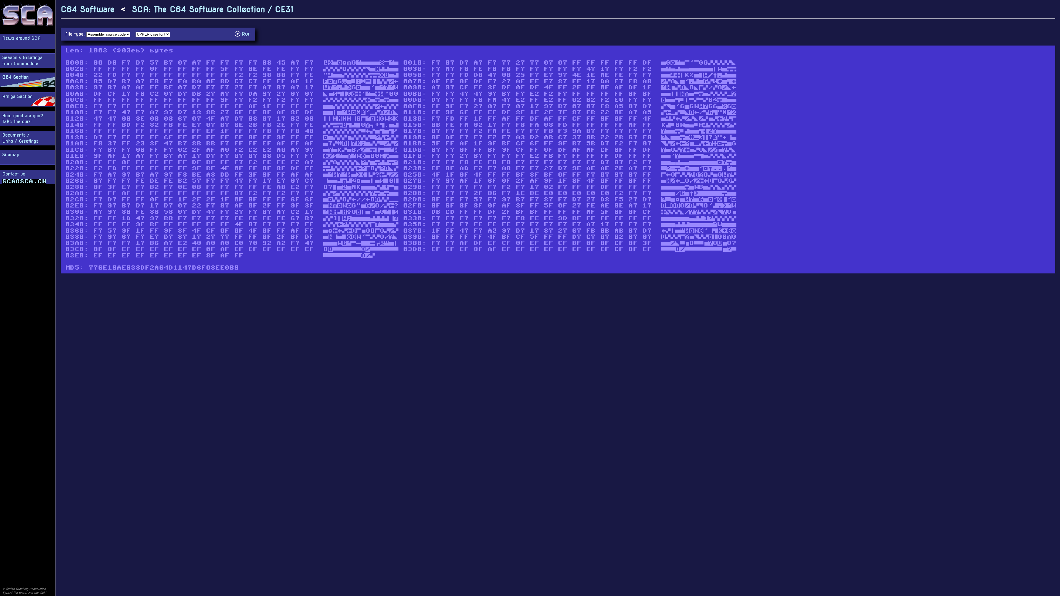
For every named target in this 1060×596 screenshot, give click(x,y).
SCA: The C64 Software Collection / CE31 (213, 9)
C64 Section (15, 77)
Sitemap (10, 154)
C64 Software (88, 9)
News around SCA (21, 38)
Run (244, 34)
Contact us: (14, 174)
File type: (75, 34)
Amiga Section (17, 96)
